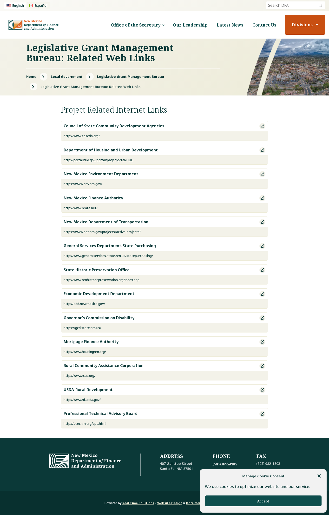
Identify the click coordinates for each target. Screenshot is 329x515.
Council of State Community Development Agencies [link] (114, 126)
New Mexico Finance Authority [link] (93, 198)
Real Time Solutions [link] (138, 503)
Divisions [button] (302, 24)
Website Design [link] (169, 503)
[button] (319, 476)
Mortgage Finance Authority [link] (91, 342)
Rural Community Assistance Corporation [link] (104, 366)
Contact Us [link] (264, 25)
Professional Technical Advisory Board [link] (101, 414)
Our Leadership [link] (190, 25)
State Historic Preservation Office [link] (97, 270)
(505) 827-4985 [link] (224, 464)
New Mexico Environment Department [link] (101, 174)
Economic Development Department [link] (99, 294)
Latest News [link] (230, 25)
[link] (15, 5)
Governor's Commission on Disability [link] (99, 318)
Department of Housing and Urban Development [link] (111, 150)
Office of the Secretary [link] (136, 25)
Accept (263, 501)
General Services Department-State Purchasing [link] (110, 246)
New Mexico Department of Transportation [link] (106, 222)
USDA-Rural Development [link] (88, 390)
